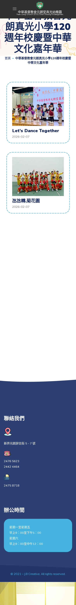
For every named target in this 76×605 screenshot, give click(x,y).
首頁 (8, 58)
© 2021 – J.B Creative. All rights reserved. (38, 574)
